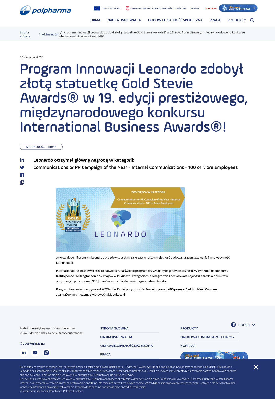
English (195, 8)
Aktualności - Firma (41, 147)
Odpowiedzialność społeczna (175, 20)
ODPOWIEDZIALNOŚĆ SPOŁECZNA (126, 345)
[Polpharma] (47, 15)
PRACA (105, 354)
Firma (95, 20)
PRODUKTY (189, 328)
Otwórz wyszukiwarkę (252, 20)
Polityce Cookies (73, 391)
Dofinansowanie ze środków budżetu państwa (158, 8)
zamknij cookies (255, 367)
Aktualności (50, 34)
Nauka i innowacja (124, 20)
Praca (215, 20)
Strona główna (25, 34)
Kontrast (212, 8)
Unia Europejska (111, 8)
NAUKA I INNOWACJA (116, 337)
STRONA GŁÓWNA (114, 328)
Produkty (237, 20)
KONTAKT (188, 345)
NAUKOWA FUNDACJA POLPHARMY (207, 337)
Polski (246, 325)
